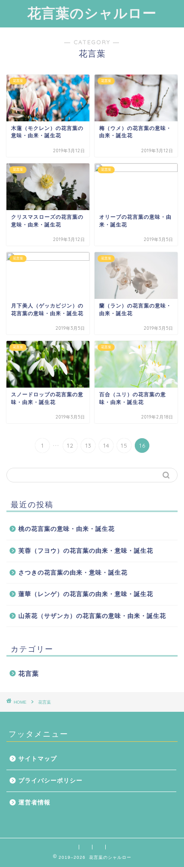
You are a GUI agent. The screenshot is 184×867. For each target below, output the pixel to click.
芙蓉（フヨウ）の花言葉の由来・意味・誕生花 (85, 551)
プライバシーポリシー (50, 780)
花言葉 (28, 673)
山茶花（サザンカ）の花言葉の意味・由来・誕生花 (92, 616)
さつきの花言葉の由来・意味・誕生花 (73, 572)
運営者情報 (34, 802)
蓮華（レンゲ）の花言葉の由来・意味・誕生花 (85, 594)
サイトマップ (37, 759)
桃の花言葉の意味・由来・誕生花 (66, 529)
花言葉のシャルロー (92, 12)
